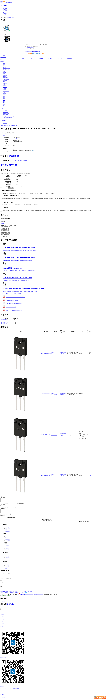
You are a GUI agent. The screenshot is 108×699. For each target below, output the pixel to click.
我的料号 (5, 12)
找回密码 (8, 537)
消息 (11, 2)
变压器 (4, 85)
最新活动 (38, 53)
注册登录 (8, 536)
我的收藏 (5, 10)
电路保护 (5, 75)
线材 (4, 102)
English (8, 17)
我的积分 (5, 14)
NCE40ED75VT (4, 320)
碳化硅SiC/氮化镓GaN (8, 95)
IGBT (1, 108)
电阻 (4, 63)
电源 (4, 73)
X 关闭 (2, 694)
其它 (4, 105)
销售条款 (8, 566)
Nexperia (30, 53)
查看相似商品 (10, 187)
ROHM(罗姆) (15, 138)
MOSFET (5, 110)
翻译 (32, 150)
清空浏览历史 (3, 601)
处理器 (4, 89)
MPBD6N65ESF (4, 319)
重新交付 (8, 568)
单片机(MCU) (6, 91)
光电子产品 (5, 77)
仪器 (4, 100)
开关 (4, 92)
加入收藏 (12, 17)
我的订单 (8, 2)
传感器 (4, 76)
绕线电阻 (34, 53)
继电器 (4, 93)
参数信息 (4, 165)
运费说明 (8, 558)
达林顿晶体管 (6, 113)
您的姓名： (3, 504)
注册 (4, 1)
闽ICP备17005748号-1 (38, 594)
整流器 (4, 97)
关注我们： (22, 592)
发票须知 (8, 565)
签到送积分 (3, 2)
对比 (90, 393)
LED (4, 96)
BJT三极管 (5, 112)
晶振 (4, 71)
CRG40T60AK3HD (5, 322)
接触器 (4, 101)
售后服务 (8, 564)
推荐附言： (3, 508)
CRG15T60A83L (4, 323)
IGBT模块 (5, 123)
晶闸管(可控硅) (6, 68)
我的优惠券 (5, 8)
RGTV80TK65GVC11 (45, 393)
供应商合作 (69, 58)
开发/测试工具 (6, 79)
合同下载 (8, 549)
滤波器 (4, 67)
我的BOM (5, 13)
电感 (4, 66)
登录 (1, 1)
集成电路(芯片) (6, 69)
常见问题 (13, 165)
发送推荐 (2, 515)
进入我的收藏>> (4, 607)
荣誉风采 (8, 528)
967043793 (2, 587)
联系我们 (8, 531)
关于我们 (8, 527)
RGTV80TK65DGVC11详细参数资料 (9, 125)
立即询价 (3, 223)
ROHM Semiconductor (54, 353)
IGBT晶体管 (3, 120)
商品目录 (32, 58)
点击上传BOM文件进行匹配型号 (33, 51)
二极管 (4, 88)
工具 (4, 98)
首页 (23, 58)
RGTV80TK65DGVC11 (46, 353)
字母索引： (3, 590)
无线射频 (5, 80)
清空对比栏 (3, 697)
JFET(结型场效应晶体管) (8, 116)
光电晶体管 (5, 114)
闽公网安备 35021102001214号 (26, 594)
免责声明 (7, 592)
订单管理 (8, 548)
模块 (4, 81)
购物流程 (8, 545)
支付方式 (8, 554)
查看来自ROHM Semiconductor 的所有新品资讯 (10, 293)
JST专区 (42, 53)
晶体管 (2, 61)
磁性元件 (5, 87)
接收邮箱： (3, 497)
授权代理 (60, 58)
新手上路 (2, 592)
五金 (4, 104)
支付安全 (8, 557)
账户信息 (8, 556)
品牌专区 (41, 58)
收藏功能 (8, 539)
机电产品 (5, 83)
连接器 (4, 72)
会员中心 (3, 5)
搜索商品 (8, 547)
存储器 (4, 84)
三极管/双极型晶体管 (7, 117)
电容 (4, 64)
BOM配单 (50, 58)
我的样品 (5, 9)
